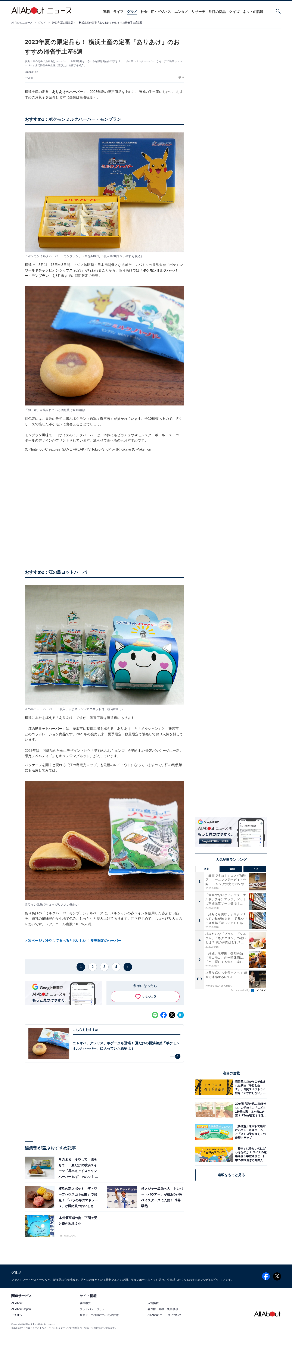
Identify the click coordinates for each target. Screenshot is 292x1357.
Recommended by (240, 990)
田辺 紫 (29, 77)
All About (16, 1303)
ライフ (118, 11)
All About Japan (21, 1309)
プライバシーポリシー (94, 1309)
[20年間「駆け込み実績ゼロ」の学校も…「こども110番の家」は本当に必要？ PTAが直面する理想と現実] (250, 1110)
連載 (106, 11)
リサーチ (198, 11)
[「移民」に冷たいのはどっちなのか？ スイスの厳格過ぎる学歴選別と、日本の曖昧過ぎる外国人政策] (250, 1154)
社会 (144, 11)
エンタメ (181, 11)
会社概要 (85, 1303)
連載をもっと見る (231, 1175)
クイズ (234, 11)
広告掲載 (153, 1303)
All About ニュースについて (164, 1315)
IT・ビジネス (161, 11)
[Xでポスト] (172, 1015)
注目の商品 (217, 11)
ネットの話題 (253, 11)
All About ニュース (21, 22)
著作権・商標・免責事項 (162, 1309)
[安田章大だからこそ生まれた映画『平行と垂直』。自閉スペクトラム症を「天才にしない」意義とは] (250, 1087)
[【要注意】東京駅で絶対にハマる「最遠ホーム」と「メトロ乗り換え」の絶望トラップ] (250, 1132)
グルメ (132, 11)
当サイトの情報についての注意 (99, 1315)
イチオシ (16, 1315)
